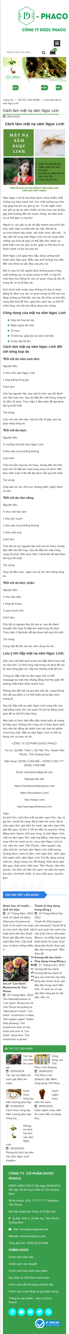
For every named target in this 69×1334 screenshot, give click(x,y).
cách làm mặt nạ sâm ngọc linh (37, 817)
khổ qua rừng (33, 833)
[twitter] (39, 1312)
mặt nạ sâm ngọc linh (16, 837)
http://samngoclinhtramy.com (34, 806)
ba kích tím (9, 817)
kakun (20, 833)
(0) (55, 50)
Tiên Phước (47, 865)
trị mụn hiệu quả (43, 873)
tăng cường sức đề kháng (29, 861)
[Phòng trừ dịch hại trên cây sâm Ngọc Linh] (13, 1131)
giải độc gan (10, 829)
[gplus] (21, 1312)
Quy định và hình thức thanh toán (29, 1277)
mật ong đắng (38, 837)
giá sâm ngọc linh (54, 825)
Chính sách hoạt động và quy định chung (33, 1291)
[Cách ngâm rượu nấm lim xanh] (42, 1094)
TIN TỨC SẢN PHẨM (28, 100)
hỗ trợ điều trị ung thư (44, 829)
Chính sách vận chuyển (23, 1263)
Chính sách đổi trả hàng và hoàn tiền (31, 1284)
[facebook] (12, 1312)
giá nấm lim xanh (31, 825)
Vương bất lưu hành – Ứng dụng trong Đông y (50, 959)
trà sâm (7, 873)
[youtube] (30, 1312)
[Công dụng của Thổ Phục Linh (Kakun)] (42, 1059)
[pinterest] (48, 1312)
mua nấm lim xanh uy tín (18, 841)
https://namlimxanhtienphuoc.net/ (34, 785)
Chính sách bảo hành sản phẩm (28, 1270)
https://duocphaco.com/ (34, 792)
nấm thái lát (10, 849)
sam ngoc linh (43, 853)
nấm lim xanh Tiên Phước (23, 845)
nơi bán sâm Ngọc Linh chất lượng (40, 849)
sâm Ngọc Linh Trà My (35, 857)
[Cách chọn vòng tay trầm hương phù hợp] (13, 1094)
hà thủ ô (24, 829)
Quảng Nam (10, 853)
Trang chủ (8, 100)
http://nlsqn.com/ (35, 799)
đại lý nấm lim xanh (43, 821)
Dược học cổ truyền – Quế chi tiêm (17, 907)
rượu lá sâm (26, 853)
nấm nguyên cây (51, 845)
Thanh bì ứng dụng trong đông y (47, 907)
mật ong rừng (57, 837)
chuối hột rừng (21, 821)
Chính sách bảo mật (21, 1256)
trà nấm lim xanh (54, 869)
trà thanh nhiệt (22, 873)
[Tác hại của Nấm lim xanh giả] (13, 1059)
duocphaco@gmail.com (38, 772)
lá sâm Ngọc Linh (53, 833)
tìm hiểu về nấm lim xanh (27, 869)
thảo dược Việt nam (26, 865)
